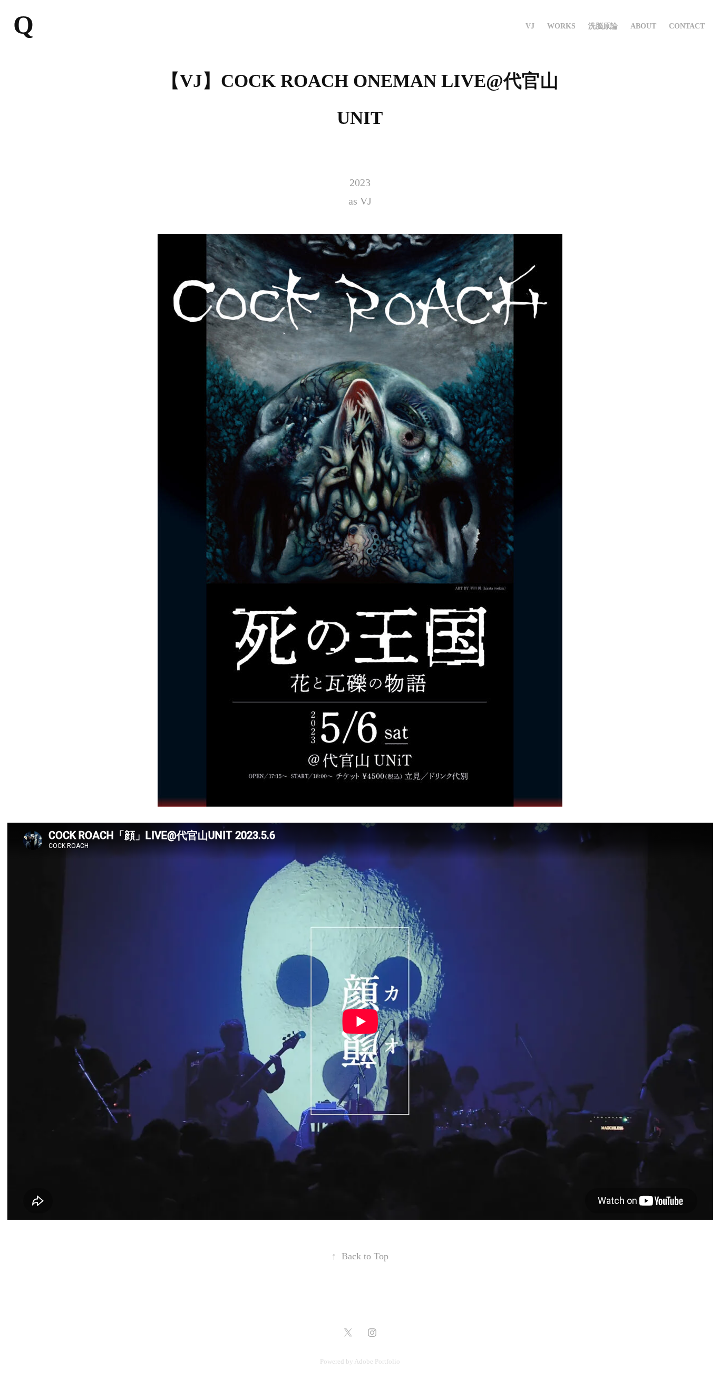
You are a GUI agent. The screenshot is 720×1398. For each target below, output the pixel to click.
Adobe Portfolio (377, 1361)
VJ (530, 26)
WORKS (561, 26)
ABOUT (643, 26)
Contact (687, 26)
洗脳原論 (603, 26)
